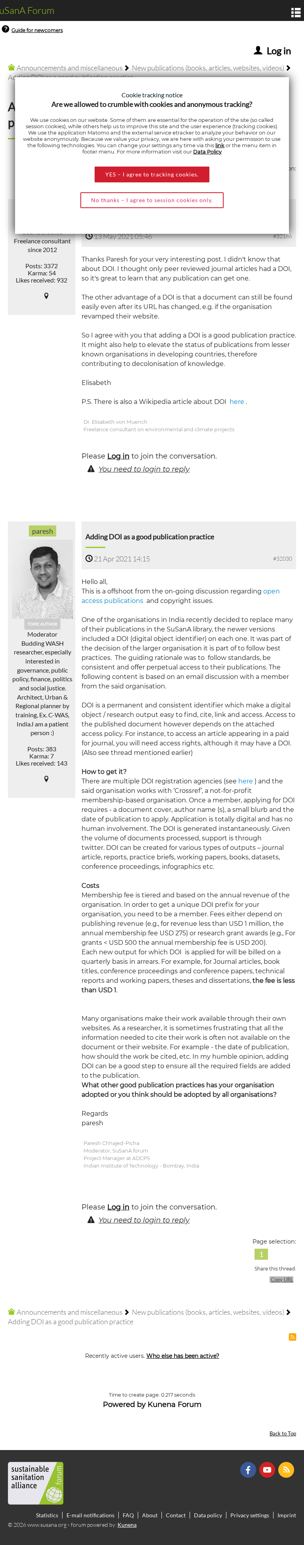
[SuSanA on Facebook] (249, 1469)
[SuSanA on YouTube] (268, 1469)
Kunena (127, 1524)
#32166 (282, 236)
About (150, 1515)
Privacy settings (249, 1515)
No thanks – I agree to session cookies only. (152, 200)
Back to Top (283, 1434)
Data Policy (207, 152)
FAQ (128, 1515)
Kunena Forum (174, 1404)
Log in (118, 456)
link (219, 145)
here (236, 402)
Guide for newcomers (37, 30)
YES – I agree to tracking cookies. (152, 174)
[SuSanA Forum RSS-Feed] (287, 1469)
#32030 (282, 558)
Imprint (286, 1515)
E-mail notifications (90, 1515)
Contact (176, 1515)
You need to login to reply (144, 469)
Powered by (124, 1404)
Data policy (208, 1515)
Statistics (47, 1515)
